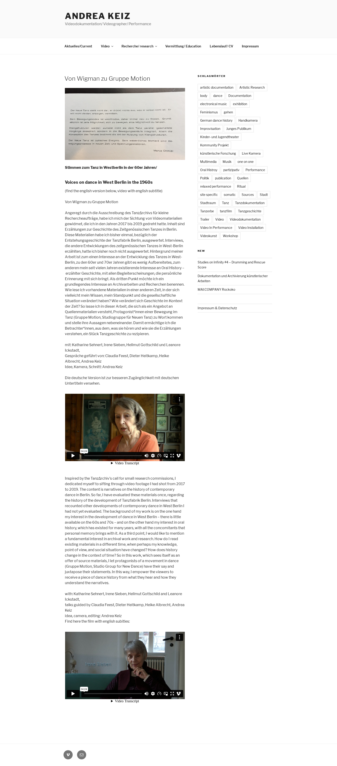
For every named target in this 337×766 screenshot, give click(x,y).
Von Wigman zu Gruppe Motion (107, 78)
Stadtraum (208, 203)
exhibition (240, 104)
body (203, 96)
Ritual (241, 186)
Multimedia (208, 162)
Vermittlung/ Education (183, 46)
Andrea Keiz (98, 16)
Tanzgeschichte (249, 211)
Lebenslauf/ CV (221, 46)
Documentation (239, 96)
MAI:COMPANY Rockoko (216, 289)
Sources (248, 195)
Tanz (225, 203)
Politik (204, 178)
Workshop (230, 236)
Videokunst (208, 236)
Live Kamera (251, 153)
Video (105, 46)
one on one (246, 162)
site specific (209, 195)
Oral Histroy (208, 170)
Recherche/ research (137, 46)
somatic (230, 195)
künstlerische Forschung (218, 153)
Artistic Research (252, 87)
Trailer (204, 219)
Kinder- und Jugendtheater (219, 137)
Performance (255, 170)
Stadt (264, 195)
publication (223, 178)
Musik (227, 162)
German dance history (216, 120)
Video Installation (250, 228)
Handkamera (248, 120)
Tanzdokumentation (250, 203)
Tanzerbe (207, 211)
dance (217, 96)
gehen (228, 112)
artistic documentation (216, 87)
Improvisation (210, 129)
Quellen (242, 178)
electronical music (213, 104)
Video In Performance (216, 228)
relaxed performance (215, 186)
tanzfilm (226, 211)
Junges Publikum (238, 129)
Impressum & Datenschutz (217, 308)
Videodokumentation (245, 219)
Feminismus (209, 112)
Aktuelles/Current (78, 46)
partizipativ (231, 170)
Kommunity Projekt (214, 145)
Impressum (250, 46)
